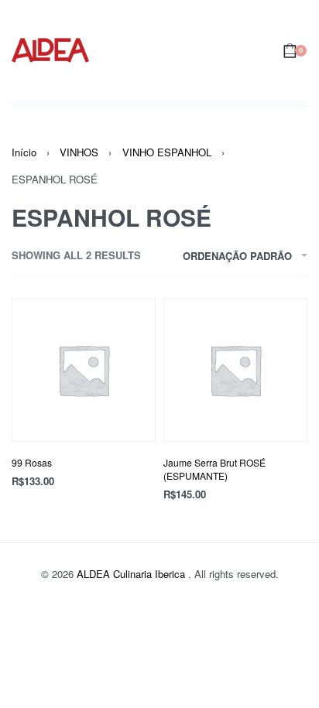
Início (24, 152)
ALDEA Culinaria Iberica (132, 573)
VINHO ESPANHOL (166, 152)
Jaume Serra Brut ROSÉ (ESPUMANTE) (214, 469)
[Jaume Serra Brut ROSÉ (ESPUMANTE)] (235, 370)
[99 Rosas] (84, 370)
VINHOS (79, 152)
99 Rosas (32, 462)
